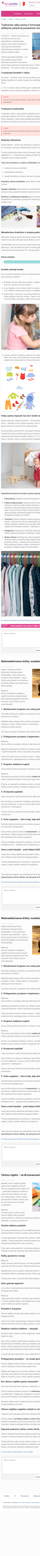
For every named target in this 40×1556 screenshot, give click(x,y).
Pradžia (6, 14)
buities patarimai (8, 882)
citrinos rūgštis (28, 1452)
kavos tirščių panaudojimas (31, 882)
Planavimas (28, 14)
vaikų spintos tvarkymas (10, 620)
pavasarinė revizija (24, 620)
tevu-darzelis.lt (9, 33)
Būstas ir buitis (20, 19)
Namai (11, 19)
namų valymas (7, 1452)
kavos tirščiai (18, 882)
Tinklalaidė (17, 14)
